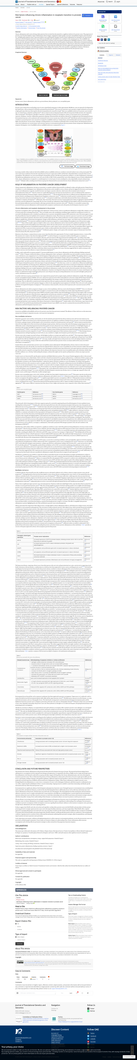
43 (28, 408)
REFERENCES (21, 890)
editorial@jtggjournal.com (23, 1013)
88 (80, 720)
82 (59, 631)
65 (83, 566)
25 (51, 242)
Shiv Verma (29, 22)
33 (29, 342)
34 (36, 368)
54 (48, 461)
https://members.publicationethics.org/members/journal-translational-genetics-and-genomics (35, 1020)
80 (55, 626)
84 (81, 642)
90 (88, 747)
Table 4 (79, 729)
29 (41, 330)
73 (37, 615)
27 (81, 299)
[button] (87, 15)
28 (46, 327)
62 (59, 512)
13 (34, 199)
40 (90, 382)
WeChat (92, 1011)
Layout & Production (57, 1037)
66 (65, 570)
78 (26, 622)
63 (82, 566)
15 (52, 194)
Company (18, 1039)
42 (32, 404)
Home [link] (16, 7)
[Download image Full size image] (54, 143)
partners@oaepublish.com (23, 1037)
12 (31, 192)
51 (79, 451)
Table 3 (26, 651)
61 (50, 497)
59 (39, 485)
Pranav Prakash (20, 22)
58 (29, 481)
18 (38, 212)
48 (54, 430)
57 (32, 479)
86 (62, 697)
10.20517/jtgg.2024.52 (21, 26)
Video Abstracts (56, 1040)
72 (84, 610)
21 (20, 222)
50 (56, 430)
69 (39, 589)
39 (21, 382)
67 (43, 575)
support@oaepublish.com (59, 988)
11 (89, 180)
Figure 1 (63, 125)
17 (67, 202)
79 (76, 622)
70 (89, 603)
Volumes (72, 4)
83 (90, 636)
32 (41, 338)
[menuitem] (17, 4)
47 (22, 428)
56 (55, 475)
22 (41, 229)
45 (77, 413)
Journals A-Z (54, 1033)
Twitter (92, 1008)
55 (21, 474)
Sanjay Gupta (39, 22)
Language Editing (56, 1035)
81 (63, 629)
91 (90, 749)
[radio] (39, 923)
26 (56, 262)
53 (36, 459)
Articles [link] (22, 7)
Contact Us (54, 1008)
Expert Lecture (55, 1042)
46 (83, 415)
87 (19, 710)
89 (40, 725)
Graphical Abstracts (57, 1038)
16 (59, 195)
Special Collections (62, 4)
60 (68, 488)
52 (35, 457)
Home (17, 4)
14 (88, 204)
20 (19, 222)
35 (38, 368)
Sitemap (53, 1010)
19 (27, 220)
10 (45, 197)
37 (40, 377)
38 (32, 381)
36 (71, 374)
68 (52, 584)
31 (73, 335)
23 (39, 231)
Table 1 (62, 376)
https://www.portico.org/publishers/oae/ (70, 1022)
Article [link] (28, 7)
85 (41, 647)
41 (30, 404)
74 (20, 619)
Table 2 (83, 525)
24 (76, 237)
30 (78, 330)
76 (24, 622)
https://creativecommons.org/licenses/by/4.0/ (34, 962)
